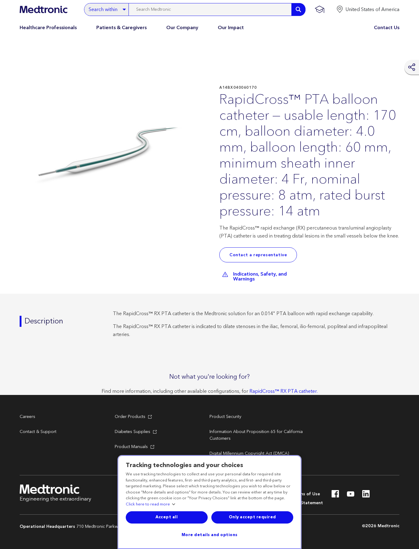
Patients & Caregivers (121, 27)
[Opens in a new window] (335, 495)
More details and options (210, 535)
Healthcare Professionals (48, 27)
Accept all (167, 517)
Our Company (182, 27)
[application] (109, 159)
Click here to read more (148, 504)
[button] (367, 9)
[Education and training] (319, 9)
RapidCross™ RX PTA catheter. (283, 391)
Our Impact (231, 27)
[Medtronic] (43, 9)
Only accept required (252, 517)
